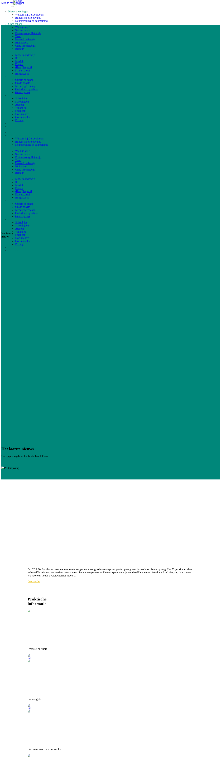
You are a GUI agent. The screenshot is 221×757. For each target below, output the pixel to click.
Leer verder (34, 581)
